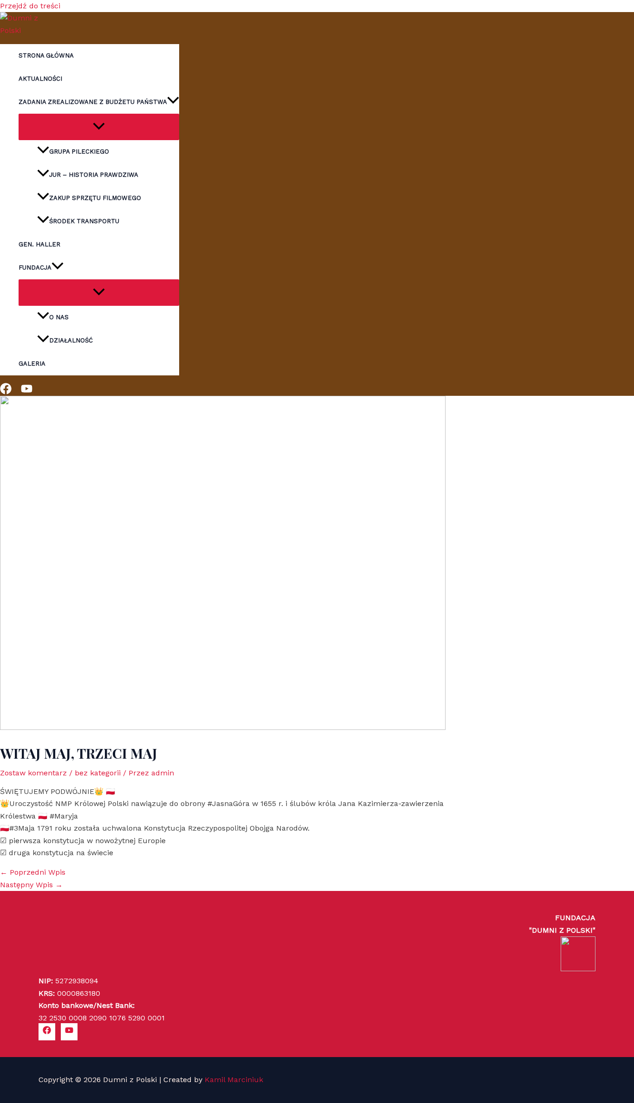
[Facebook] (47, 1031)
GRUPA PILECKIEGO (79, 151)
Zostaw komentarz (33, 772)
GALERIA (32, 363)
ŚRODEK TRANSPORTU (84, 221)
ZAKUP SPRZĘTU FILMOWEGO (95, 197)
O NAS (59, 317)
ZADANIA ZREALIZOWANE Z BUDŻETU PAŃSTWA (93, 101)
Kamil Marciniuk (234, 1079)
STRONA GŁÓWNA (46, 55)
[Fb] (6, 391)
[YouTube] (69, 1031)
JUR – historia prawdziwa (93, 174)
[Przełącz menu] (99, 127)
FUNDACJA (35, 267)
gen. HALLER (39, 244)
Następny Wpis (31, 884)
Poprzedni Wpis (32, 872)
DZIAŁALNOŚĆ (71, 340)
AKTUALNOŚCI (40, 78)
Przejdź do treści (30, 5)
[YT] (26, 391)
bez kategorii (98, 772)
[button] (173, 102)
